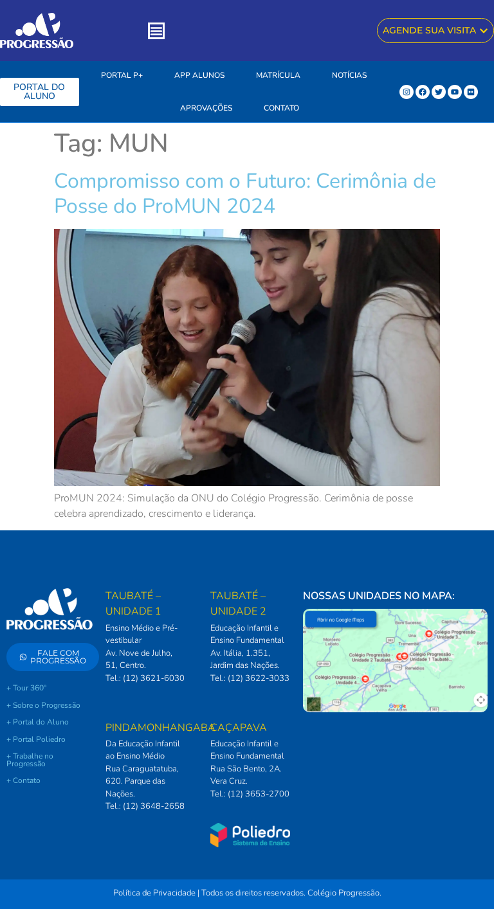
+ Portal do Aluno (37, 722)
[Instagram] (406, 92)
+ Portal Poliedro (36, 739)
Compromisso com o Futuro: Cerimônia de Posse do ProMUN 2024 (245, 193)
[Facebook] (423, 92)
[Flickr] (471, 92)
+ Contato (23, 780)
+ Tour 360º (26, 688)
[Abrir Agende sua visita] (483, 30)
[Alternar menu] (156, 30)
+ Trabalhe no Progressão (29, 760)
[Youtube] (455, 92)
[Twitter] (439, 92)
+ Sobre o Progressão (43, 705)
